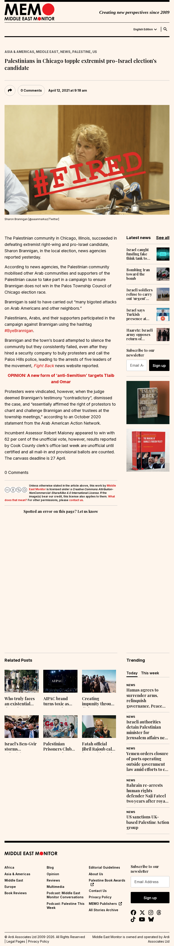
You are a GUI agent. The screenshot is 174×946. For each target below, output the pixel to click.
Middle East (47, 52)
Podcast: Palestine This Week (66, 906)
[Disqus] (61, 576)
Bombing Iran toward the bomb (138, 274)
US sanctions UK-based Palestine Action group (147, 822)
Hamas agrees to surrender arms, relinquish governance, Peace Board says (144, 698)
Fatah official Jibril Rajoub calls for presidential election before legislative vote (98, 747)
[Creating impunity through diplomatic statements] (99, 681)
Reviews (53, 880)
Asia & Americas (19, 52)
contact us (76, 500)
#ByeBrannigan (19, 330)
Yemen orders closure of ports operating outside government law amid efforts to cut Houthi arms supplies (147, 761)
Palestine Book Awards (107, 880)
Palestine (81, 52)
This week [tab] (150, 673)
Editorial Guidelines (104, 867)
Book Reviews (16, 893)
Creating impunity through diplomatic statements (99, 701)
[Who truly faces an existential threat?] (22, 681)
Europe (10, 887)
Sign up (159, 365)
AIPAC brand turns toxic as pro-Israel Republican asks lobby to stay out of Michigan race (59, 701)
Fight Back (44, 365)
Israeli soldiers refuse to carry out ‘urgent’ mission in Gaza (139, 294)
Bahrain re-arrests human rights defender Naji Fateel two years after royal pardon (146, 793)
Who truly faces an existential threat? (20, 701)
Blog (50, 867)
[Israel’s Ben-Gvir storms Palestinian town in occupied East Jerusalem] (22, 726)
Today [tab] (132, 673)
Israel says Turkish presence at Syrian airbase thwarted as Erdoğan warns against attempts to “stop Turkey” (139, 314)
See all (162, 237)
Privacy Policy (100, 897)
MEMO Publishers (103, 904)
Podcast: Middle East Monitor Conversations (65, 895)
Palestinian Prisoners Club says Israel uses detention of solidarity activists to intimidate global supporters (59, 747)
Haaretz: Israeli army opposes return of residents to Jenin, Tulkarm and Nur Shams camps (139, 334)
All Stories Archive (103, 910)
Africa (9, 867)
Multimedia (55, 887)
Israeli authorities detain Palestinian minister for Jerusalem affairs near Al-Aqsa (147, 730)
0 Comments (31, 90)
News (65, 52)
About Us (96, 874)
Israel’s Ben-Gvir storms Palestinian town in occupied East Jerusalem (21, 747)
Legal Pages (16, 941)
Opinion (53, 874)
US (94, 52)
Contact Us (98, 891)
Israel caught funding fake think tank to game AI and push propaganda (137, 254)
